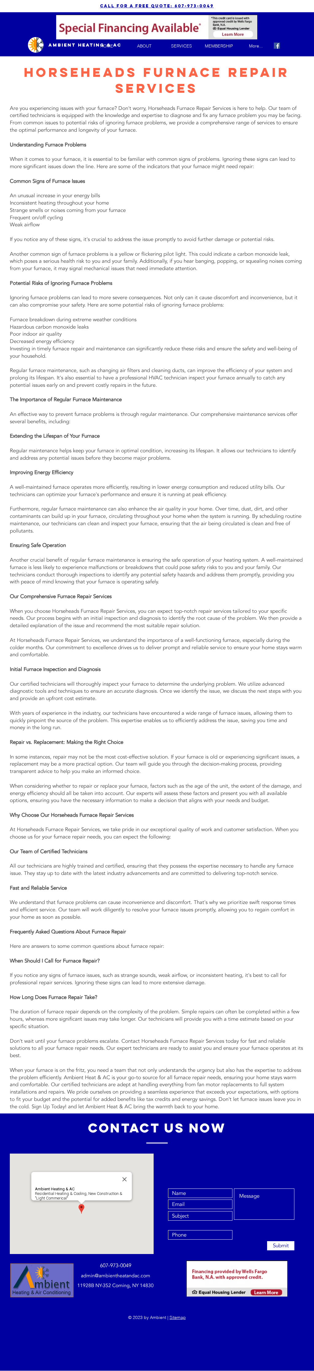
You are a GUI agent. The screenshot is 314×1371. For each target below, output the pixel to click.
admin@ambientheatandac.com (115, 1275)
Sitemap (178, 1317)
